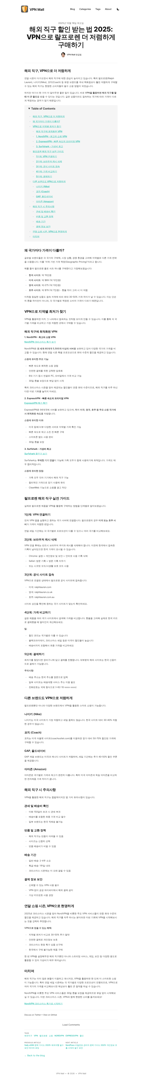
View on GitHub (50, 1015)
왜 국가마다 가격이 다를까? (46, 121)
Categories (85, 9)
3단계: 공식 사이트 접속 (48, 166)
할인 (82, 1035)
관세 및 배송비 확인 (45, 211)
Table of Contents (43, 108)
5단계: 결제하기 (44, 176)
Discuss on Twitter (32, 1015)
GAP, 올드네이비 (44, 196)
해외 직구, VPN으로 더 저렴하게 (49, 116)
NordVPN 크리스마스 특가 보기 (40, 341)
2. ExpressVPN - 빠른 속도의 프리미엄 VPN (58, 141)
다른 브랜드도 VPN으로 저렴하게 (49, 181)
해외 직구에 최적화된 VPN (49, 131)
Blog (72, 9)
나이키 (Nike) (43, 186)
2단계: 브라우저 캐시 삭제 (49, 161)
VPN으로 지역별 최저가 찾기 (47, 126)
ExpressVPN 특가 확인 (35, 403)
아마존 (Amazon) (45, 201)
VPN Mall (82, 1073)
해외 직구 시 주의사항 (43, 206)
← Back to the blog (34, 1055)
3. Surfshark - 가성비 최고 (49, 146)
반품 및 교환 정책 (44, 216)
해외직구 (28, 1035)
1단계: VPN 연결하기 (46, 156)
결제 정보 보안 (43, 226)
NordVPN (59, 1035)
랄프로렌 (43, 1035)
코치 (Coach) (43, 191)
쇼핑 (51, 1035)
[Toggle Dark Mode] (118, 9)
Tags (98, 9)
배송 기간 (40, 221)
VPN (36, 1035)
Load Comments (71, 1024)
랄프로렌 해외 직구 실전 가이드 (48, 151)
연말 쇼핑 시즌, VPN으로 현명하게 (50, 231)
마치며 (36, 236)
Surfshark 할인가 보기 (35, 453)
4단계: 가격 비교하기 (46, 171)
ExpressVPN (72, 1035)
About (108, 9)
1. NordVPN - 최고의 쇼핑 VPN (51, 136)
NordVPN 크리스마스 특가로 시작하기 (43, 1003)
